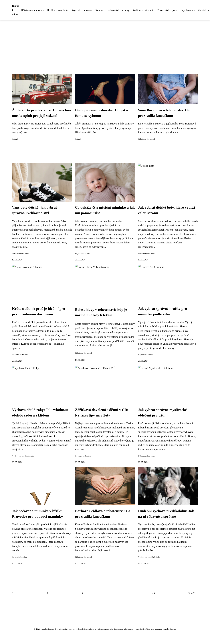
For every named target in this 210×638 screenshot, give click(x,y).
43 (153, 593)
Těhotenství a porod (167, 10)
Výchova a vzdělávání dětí (23, 456)
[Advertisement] (105, 43)
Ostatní (99, 10)
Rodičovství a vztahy (117, 10)
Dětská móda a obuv (32, 10)
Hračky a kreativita (57, 10)
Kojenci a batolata (81, 10)
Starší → (193, 593)
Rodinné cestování (142, 10)
